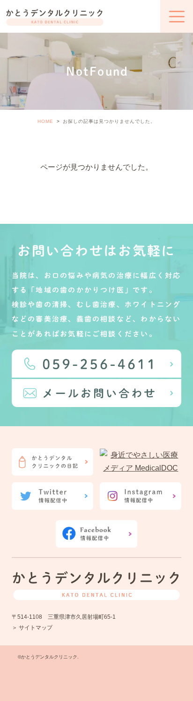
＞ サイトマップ (32, 627)
